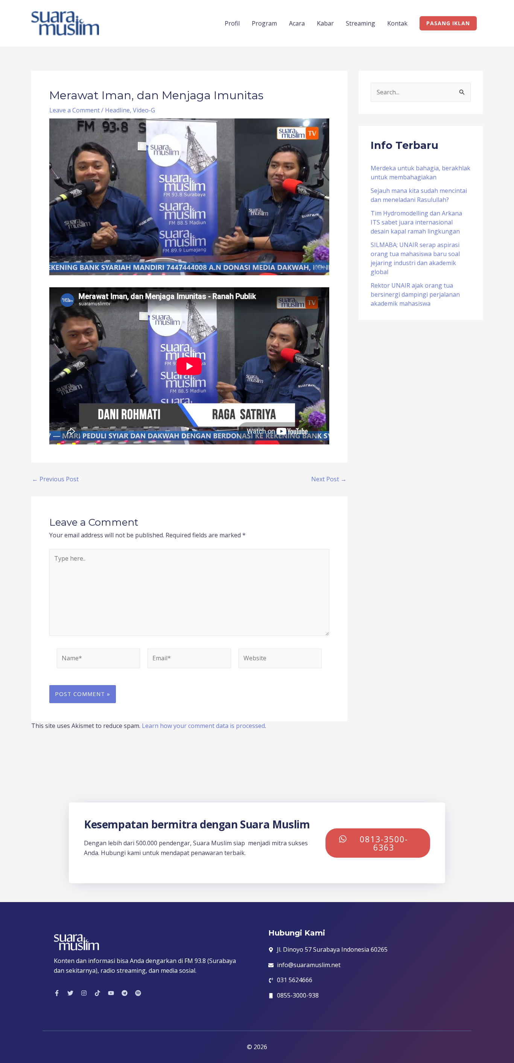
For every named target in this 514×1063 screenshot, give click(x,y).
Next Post (329, 479)
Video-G (144, 110)
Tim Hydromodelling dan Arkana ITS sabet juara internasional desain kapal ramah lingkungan (416, 222)
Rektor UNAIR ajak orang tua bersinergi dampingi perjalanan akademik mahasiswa (415, 294)
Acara (297, 23)
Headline (117, 110)
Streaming (360, 23)
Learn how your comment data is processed (203, 726)
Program (264, 23)
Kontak (397, 23)
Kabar (325, 23)
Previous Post (55, 479)
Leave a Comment (74, 110)
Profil (232, 23)
